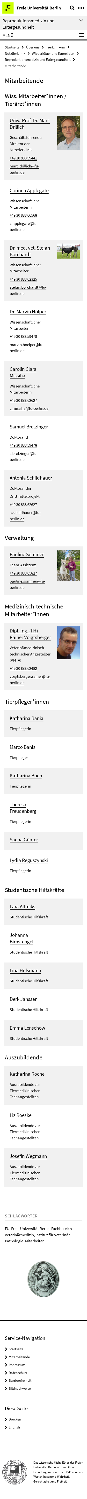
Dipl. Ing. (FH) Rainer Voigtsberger (30, 633)
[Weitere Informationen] (68, 132)
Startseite (12, 47)
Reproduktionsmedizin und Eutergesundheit (38, 59)
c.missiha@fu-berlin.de (29, 408)
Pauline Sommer (27, 554)
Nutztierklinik (15, 53)
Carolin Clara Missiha (23, 372)
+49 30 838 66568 (23, 215)
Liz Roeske (20, 1115)
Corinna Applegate (29, 190)
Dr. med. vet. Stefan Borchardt (30, 251)
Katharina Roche (27, 1074)
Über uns (32, 47)
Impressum (17, 1364)
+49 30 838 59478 (23, 336)
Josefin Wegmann (28, 1156)
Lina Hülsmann (25, 970)
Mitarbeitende (19, 1357)
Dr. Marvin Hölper (28, 311)
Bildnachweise (20, 1388)
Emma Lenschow (27, 1028)
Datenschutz (18, 1372)
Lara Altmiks (22, 906)
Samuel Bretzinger (29, 426)
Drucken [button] (15, 1419)
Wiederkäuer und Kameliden (53, 53)
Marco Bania (23, 747)
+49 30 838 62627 (23, 400)
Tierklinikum (55, 47)
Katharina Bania (27, 718)
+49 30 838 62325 (23, 279)
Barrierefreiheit (20, 1380)
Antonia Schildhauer (31, 477)
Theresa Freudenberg (23, 807)
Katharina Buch (26, 775)
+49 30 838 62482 (23, 668)
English (14, 1427)
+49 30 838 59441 (23, 158)
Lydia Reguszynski (29, 860)
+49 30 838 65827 (23, 573)
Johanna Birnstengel (21, 938)
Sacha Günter (24, 839)
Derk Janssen (23, 999)
